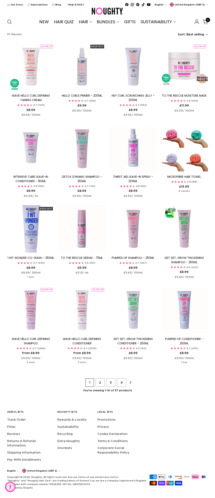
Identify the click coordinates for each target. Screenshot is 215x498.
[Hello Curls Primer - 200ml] (82, 66)
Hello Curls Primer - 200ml (82, 96)
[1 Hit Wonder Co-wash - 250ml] (31, 229)
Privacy (103, 427)
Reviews (13, 434)
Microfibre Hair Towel (184, 177)
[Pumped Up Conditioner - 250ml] (184, 310)
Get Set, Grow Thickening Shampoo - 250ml (184, 260)
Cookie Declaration (112, 434)
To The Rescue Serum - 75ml (82, 258)
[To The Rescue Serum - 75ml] (82, 229)
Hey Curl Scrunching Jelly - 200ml (133, 98)
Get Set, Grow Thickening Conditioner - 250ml (133, 341)
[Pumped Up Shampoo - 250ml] (133, 229)
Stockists (64, 448)
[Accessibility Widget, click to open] (10, 487)
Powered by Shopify (20, 487)
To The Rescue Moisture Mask (184, 96)
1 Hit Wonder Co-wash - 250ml (31, 258)
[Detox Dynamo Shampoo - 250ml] (82, 147)
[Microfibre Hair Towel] (184, 147)
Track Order (16, 419)
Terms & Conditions (112, 441)
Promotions (106, 419)
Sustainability (68, 427)
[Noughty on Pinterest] (138, 4)
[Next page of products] (130, 382)
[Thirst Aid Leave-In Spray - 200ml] (133, 147)
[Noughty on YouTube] (149, 4)
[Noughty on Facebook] (127, 4)
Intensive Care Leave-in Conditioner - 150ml (30, 179)
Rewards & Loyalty (72, 419)
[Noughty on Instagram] (132, 4)
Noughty (36, 477)
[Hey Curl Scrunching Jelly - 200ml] (133, 66)
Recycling (65, 434)
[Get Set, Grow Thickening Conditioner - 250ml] (133, 310)
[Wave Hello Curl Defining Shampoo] (31, 310)
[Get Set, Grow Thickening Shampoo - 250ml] (184, 229)
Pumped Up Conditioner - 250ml (184, 341)
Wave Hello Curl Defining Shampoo (31, 341)
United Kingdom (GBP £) (190, 4)
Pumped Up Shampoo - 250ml (133, 258)
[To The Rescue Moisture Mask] (184, 66)
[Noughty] (107, 11)
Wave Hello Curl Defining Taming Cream (31, 98)
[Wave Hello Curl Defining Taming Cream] (31, 66)
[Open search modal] (9, 22)
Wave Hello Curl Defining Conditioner (82, 341)
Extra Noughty (68, 441)
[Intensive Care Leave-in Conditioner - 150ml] (31, 147)
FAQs (11, 427)
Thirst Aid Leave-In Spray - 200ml (133, 179)
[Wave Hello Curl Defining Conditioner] (82, 310)
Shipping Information (24, 452)
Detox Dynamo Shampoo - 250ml (82, 179)
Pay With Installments (24, 460)
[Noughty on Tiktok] (143, 4)
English (159, 4)
